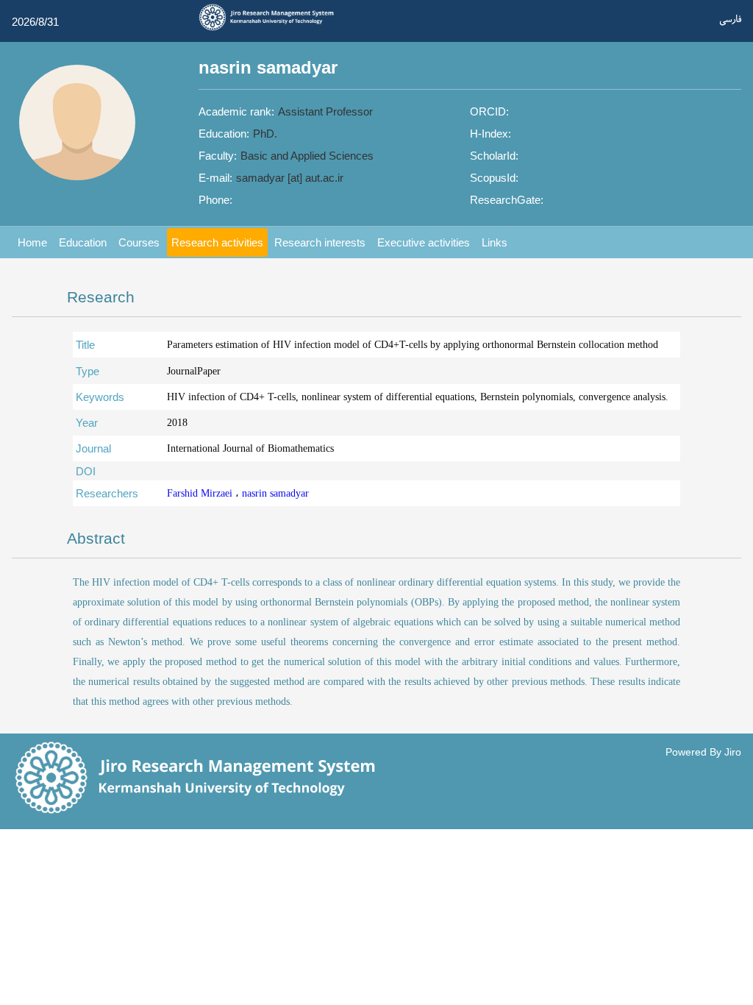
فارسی (730, 19)
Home (32, 242)
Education (83, 242)
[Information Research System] (270, 29)
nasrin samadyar (275, 493)
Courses (139, 242)
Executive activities (423, 242)
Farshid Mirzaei (201, 493)
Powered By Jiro (703, 752)
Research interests (319, 242)
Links (494, 242)
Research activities (217, 242)
